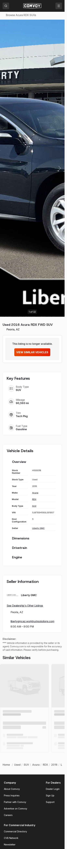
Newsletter (9, 844)
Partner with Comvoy (15, 802)
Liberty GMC (38, 528)
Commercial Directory (15, 831)
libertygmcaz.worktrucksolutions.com (32, 621)
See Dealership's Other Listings (25, 605)
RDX (34, 499)
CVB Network (11, 838)
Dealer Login (53, 789)
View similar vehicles (32, 352)
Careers (8, 815)
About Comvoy (12, 789)
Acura (35, 493)
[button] (60, 168)
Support (50, 802)
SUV (34, 506)
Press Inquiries (12, 795)
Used (17, 764)
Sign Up (50, 795)
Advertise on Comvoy (15, 808)
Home (6, 764)
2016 (54, 764)
